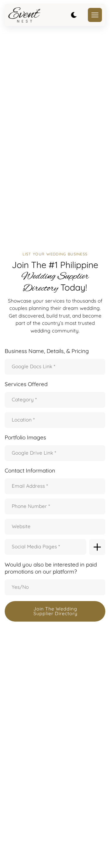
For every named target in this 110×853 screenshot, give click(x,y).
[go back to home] (24, 15)
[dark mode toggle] (74, 15)
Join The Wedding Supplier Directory (55, 611)
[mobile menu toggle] (95, 15)
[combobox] (57, 400)
